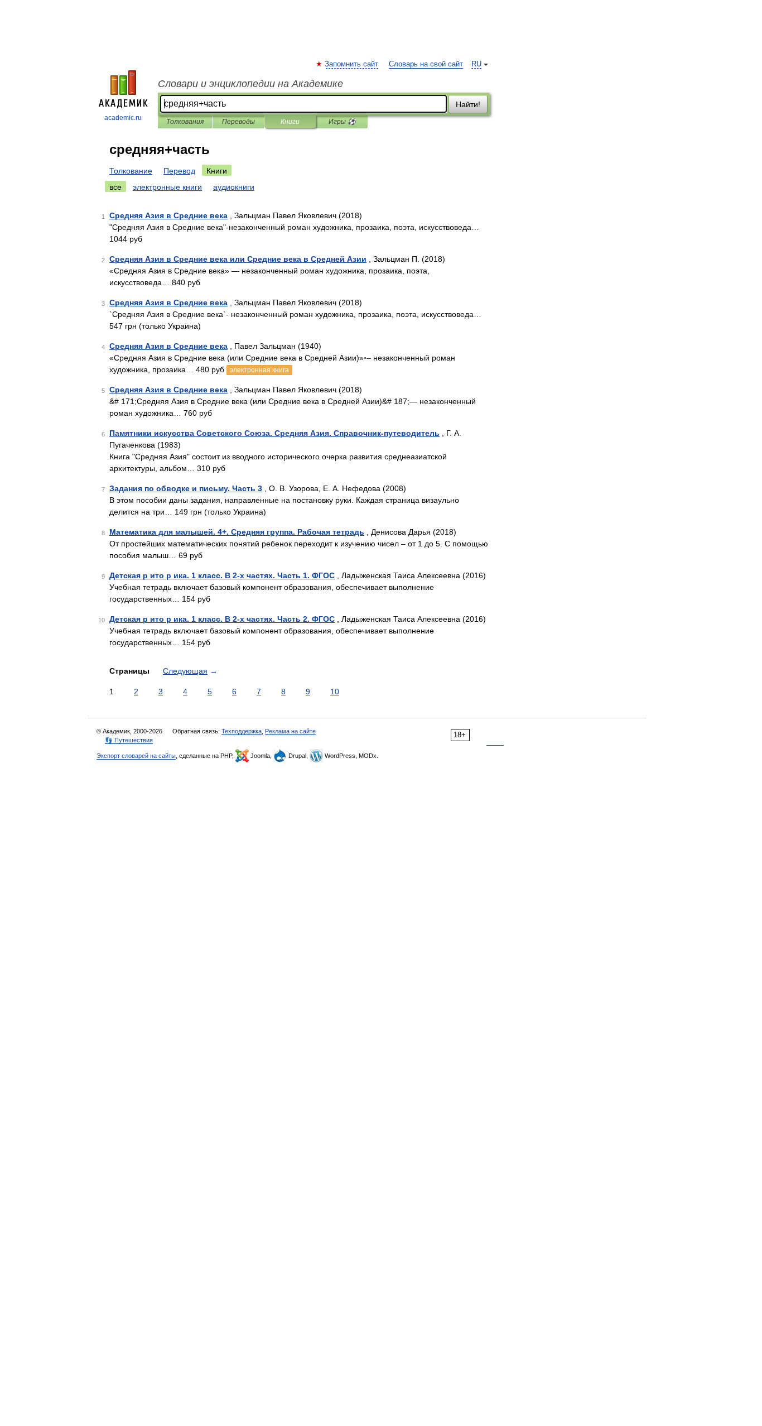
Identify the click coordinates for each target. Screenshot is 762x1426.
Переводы (238, 122)
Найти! (468, 104)
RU (476, 64)
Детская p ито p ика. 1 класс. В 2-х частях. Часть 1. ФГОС (222, 575)
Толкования (185, 122)
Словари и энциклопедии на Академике (250, 83)
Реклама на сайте (290, 731)
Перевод (179, 170)
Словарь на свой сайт (426, 64)
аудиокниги (233, 187)
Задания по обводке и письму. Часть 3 (185, 488)
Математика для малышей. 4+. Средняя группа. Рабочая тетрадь (236, 531)
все (115, 187)
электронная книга (259, 370)
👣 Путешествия (129, 740)
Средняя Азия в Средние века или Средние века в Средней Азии (237, 259)
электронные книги (167, 187)
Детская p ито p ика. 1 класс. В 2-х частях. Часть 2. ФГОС (222, 618)
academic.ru (123, 118)
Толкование (130, 170)
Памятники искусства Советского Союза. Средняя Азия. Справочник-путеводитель (274, 433)
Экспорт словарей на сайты (136, 755)
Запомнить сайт (352, 64)
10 (334, 691)
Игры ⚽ (342, 122)
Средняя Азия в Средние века (168, 215)
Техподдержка (241, 731)
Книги (290, 122)
